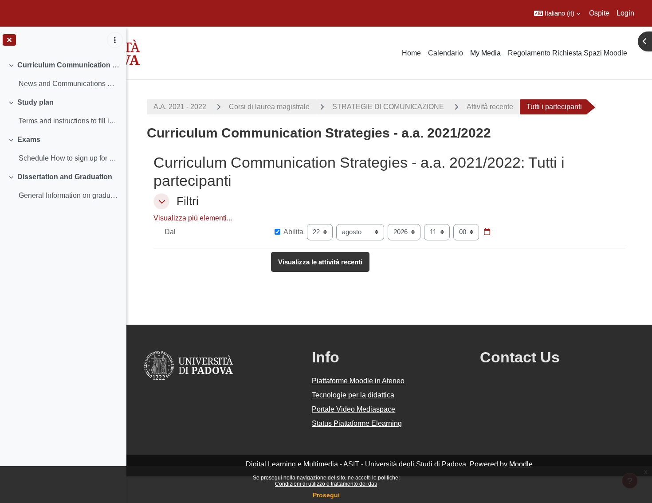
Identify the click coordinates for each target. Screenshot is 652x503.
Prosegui (326, 495)
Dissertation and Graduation (64, 177)
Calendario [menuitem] (445, 53)
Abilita (293, 232)
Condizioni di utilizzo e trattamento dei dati (326, 484)
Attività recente (490, 106)
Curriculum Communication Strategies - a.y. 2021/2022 (68, 65)
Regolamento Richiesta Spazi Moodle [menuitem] (567, 53)
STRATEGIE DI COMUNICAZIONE (388, 106)
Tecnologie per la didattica (353, 395)
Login (625, 13)
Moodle (521, 464)
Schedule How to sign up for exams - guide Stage (69, 158)
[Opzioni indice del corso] (115, 40)
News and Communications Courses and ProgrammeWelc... (69, 83)
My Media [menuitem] (485, 53)
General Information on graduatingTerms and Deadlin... (69, 195)
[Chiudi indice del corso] (9, 40)
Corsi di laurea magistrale (269, 106)
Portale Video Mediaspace (353, 409)
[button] (557, 13)
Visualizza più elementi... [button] (192, 218)
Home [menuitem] (411, 53)
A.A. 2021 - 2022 (179, 106)
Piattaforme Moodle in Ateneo (358, 381)
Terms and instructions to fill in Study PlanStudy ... (69, 121)
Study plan (35, 102)
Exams (28, 139)
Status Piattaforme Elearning (357, 423)
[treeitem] (63, 74)
